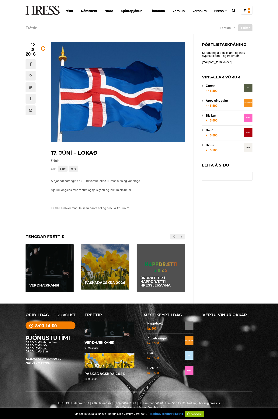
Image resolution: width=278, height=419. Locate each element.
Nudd (109, 10)
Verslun (178, 10)
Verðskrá (199, 10)
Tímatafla (157, 10)
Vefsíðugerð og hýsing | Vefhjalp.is (139, 407)
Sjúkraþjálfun (131, 10)
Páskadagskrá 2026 (105, 374)
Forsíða (225, 27)
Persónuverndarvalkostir (165, 413)
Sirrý (63, 168)
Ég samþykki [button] (194, 414)
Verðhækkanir (99, 343)
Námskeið (89, 10)
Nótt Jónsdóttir (107, 292)
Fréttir (68, 10)
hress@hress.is (209, 403)
